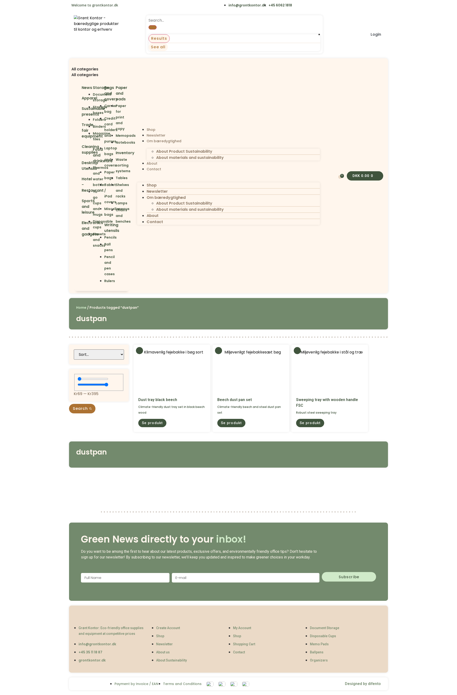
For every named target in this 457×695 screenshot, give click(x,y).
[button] (101, 63)
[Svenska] (134, 5)
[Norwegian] (144, 5)
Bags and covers (111, 93)
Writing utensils (111, 227)
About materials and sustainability (190, 157)
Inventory (125, 153)
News (87, 87)
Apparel (89, 98)
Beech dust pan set (234, 399)
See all (158, 47)
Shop (151, 129)
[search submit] (153, 27)
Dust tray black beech (157, 399)
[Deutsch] (154, 5)
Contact (154, 169)
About (152, 163)
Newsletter (156, 135)
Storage (101, 87)
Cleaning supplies (90, 149)
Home (81, 307)
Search (81, 408)
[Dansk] (125, 5)
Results (159, 38)
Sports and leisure (88, 206)
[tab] (101, 69)
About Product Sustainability (184, 151)
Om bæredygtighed (164, 141)
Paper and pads (121, 93)
